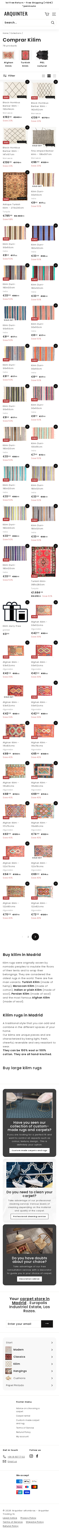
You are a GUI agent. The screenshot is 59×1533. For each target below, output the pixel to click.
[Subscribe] (47, 1324)
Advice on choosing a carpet (28, 1410)
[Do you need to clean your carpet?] (29, 1175)
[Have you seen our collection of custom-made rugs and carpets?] (29, 1105)
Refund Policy (23, 1432)
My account (22, 1436)
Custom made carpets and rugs (29, 1150)
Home (5, 33)
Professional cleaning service (29, 1216)
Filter (11, 75)
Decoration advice (29, 1279)
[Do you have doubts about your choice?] (29, 1241)
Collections (15, 33)
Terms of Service (25, 1427)
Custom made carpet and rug (27, 1422)
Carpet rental (23, 1415)
